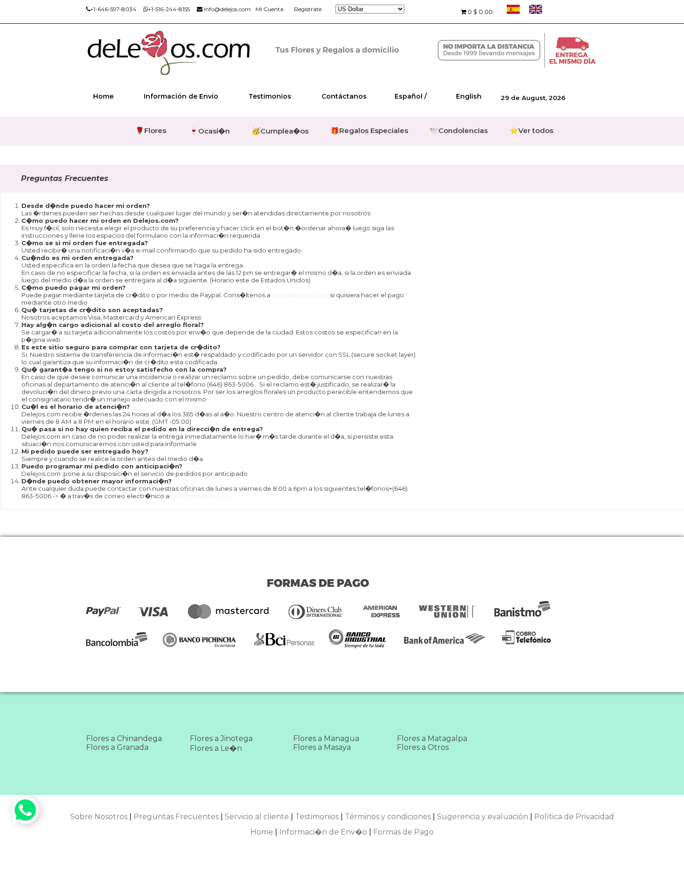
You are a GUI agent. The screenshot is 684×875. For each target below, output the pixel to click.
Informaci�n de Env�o (323, 832)
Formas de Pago (403, 832)
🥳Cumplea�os (280, 131)
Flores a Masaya (322, 747)
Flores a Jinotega (221, 738)
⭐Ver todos (531, 130)
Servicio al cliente (257, 816)
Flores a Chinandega (124, 738)
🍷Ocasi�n (209, 131)
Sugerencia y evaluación (482, 816)
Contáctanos (344, 96)
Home (103, 96)
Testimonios (269, 96)
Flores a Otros (423, 747)
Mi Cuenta (269, 9)
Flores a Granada (117, 747)
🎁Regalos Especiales (369, 130)
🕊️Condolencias (458, 130)
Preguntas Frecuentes (176, 816)
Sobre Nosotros (98, 816)
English (469, 96)
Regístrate (308, 9)
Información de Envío (181, 96)
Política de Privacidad (574, 816)
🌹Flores (150, 130)
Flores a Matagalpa (432, 738)
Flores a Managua (326, 738)
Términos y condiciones (388, 816)
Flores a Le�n (216, 748)
